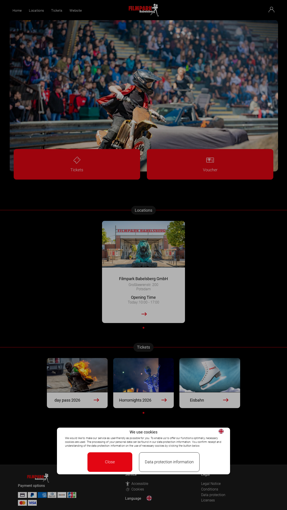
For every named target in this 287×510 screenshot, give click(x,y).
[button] (221, 431)
